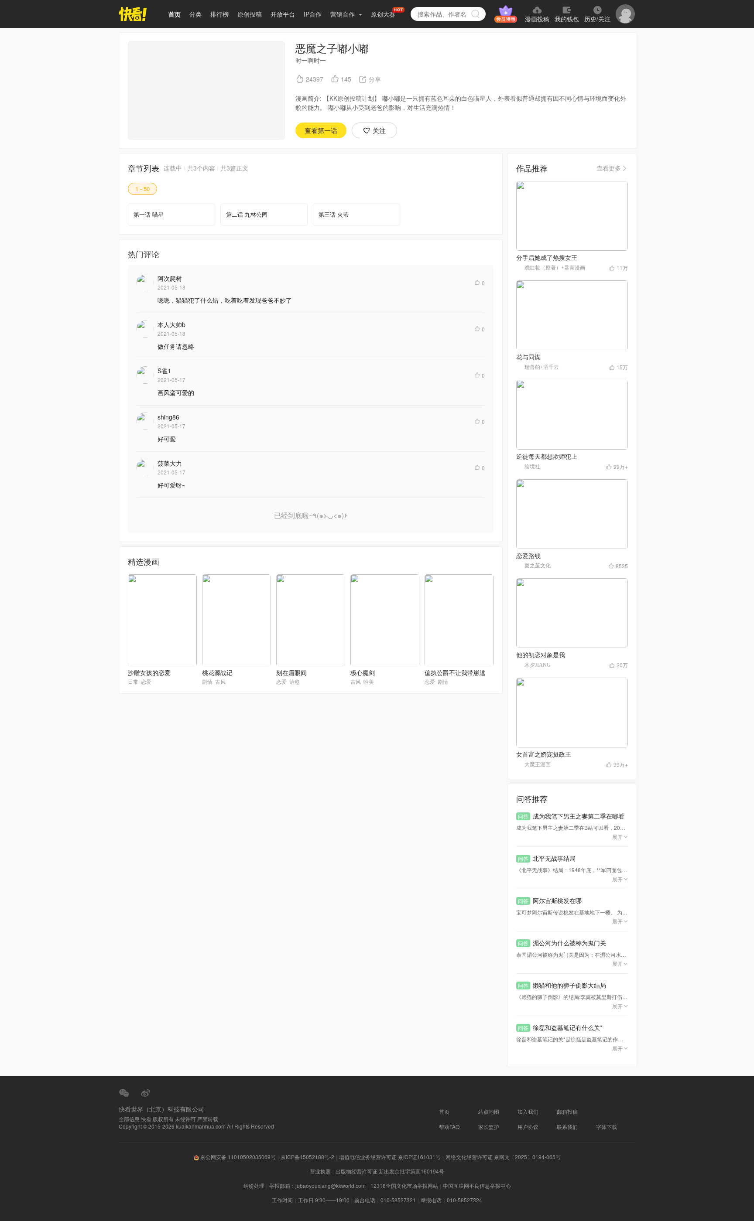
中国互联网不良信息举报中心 (477, 1185)
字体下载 (606, 1126)
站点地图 (488, 1111)
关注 (379, 130)
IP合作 (313, 14)
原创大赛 (383, 14)
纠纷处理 (253, 1185)
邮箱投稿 (567, 1111)
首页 (174, 14)
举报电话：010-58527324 (451, 1200)
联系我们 (567, 1126)
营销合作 (343, 14)
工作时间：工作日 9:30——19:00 (311, 1200)
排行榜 (219, 14)
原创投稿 (249, 14)
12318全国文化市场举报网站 (404, 1185)
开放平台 (283, 14)
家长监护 (488, 1126)
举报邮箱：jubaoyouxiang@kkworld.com (317, 1185)
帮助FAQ (449, 1126)
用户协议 (528, 1126)
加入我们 (528, 1111)
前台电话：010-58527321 (385, 1200)
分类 (195, 14)
